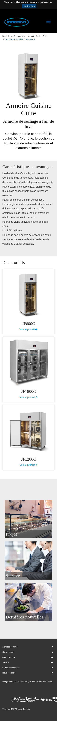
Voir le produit (27, 329)
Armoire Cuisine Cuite (37, 36)
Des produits (19, 36)
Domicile (6, 36)
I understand (29, 6)
